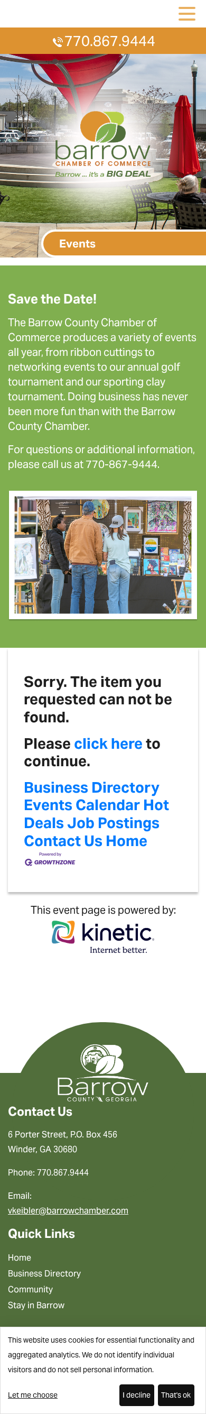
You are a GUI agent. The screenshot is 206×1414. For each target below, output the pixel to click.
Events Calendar (82, 804)
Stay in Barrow (36, 1305)
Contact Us (63, 840)
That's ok (176, 1395)
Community (30, 1289)
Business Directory (92, 787)
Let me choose (33, 1395)
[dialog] (103, 1370)
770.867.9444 (109, 41)
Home (126, 840)
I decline (137, 1395)
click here (108, 743)
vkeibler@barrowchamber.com (68, 1210)
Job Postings (113, 822)
